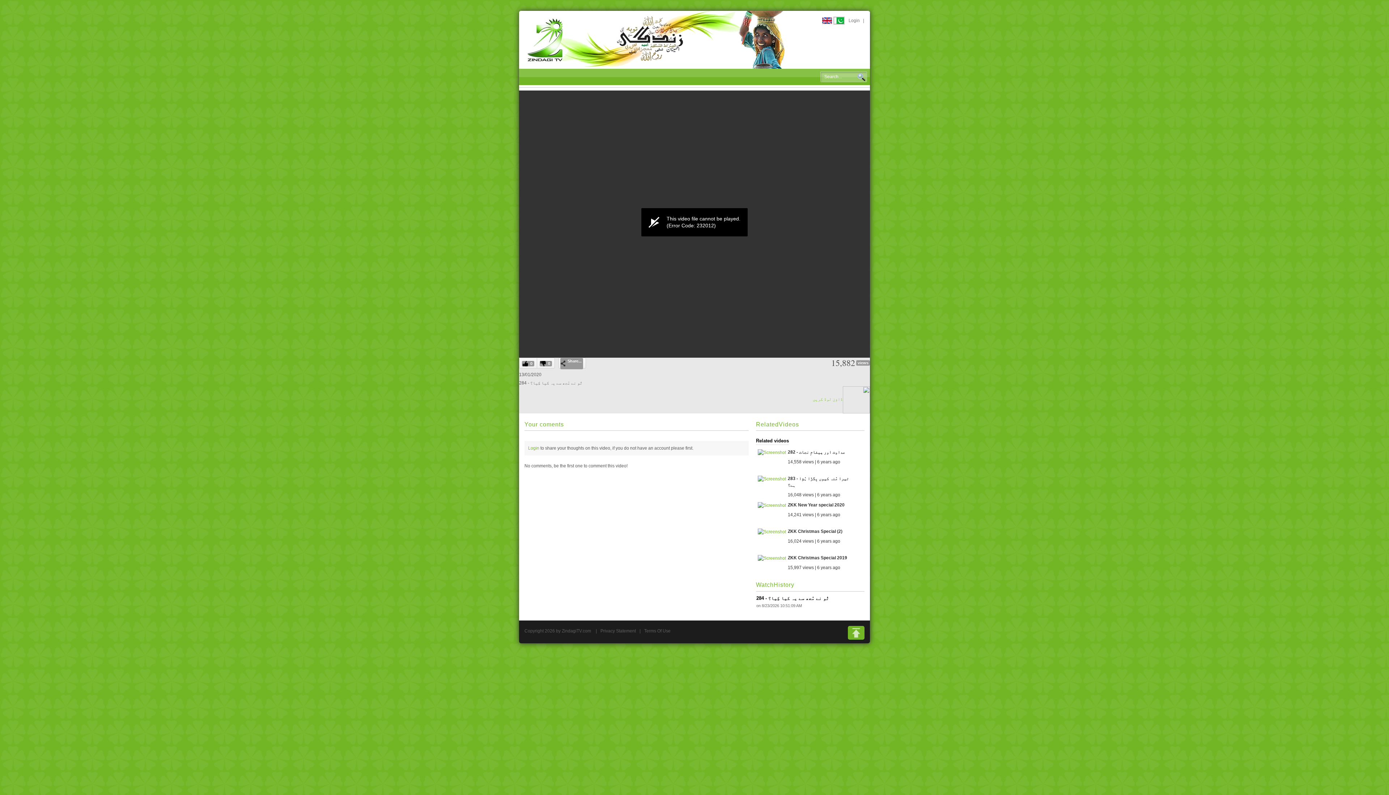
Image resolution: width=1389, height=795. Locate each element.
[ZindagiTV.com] (656, 39)
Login (854, 20)
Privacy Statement (618, 631)
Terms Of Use (657, 631)
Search (861, 77)
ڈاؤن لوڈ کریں (828, 399)
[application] (694, 222)
